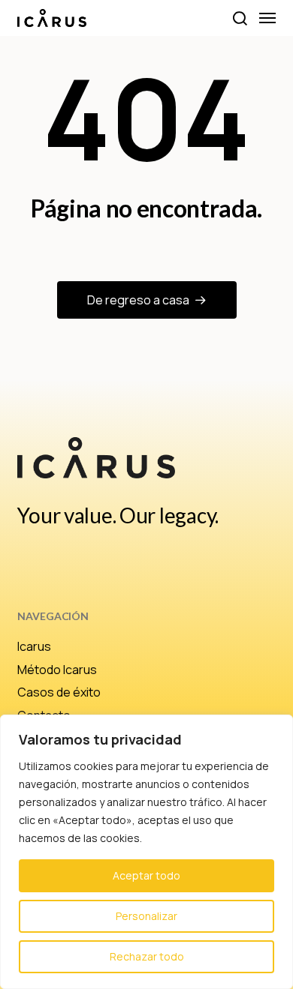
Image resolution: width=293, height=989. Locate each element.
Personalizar (146, 916)
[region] (146, 852)
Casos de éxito (59, 692)
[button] (239, 18)
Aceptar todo (146, 875)
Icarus (34, 646)
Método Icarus (57, 669)
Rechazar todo (147, 956)
